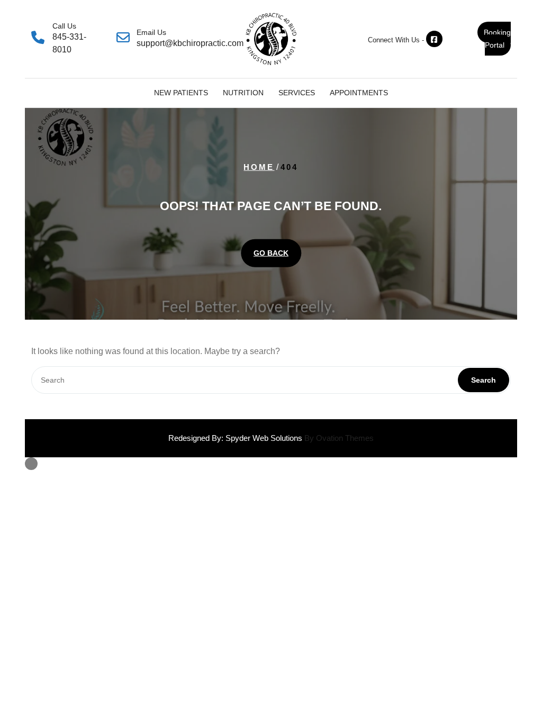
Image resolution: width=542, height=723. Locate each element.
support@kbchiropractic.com (190, 43)
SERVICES (296, 92)
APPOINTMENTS (359, 92)
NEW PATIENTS (181, 92)
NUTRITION (243, 92)
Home (258, 166)
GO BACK (271, 252)
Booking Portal (497, 38)
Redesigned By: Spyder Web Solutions (271, 437)
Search (483, 380)
